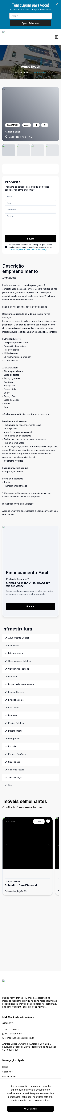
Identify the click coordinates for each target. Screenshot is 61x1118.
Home (5, 1067)
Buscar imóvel (22, 72)
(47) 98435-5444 (14, 1033)
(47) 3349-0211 (12, 1029)
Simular (30, 606)
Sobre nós (7, 1071)
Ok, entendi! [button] (30, 1109)
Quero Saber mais (30, 23)
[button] (6, 845)
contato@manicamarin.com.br (19, 1038)
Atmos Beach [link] (39, 72)
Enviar (30, 238)
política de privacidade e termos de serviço (28, 249)
